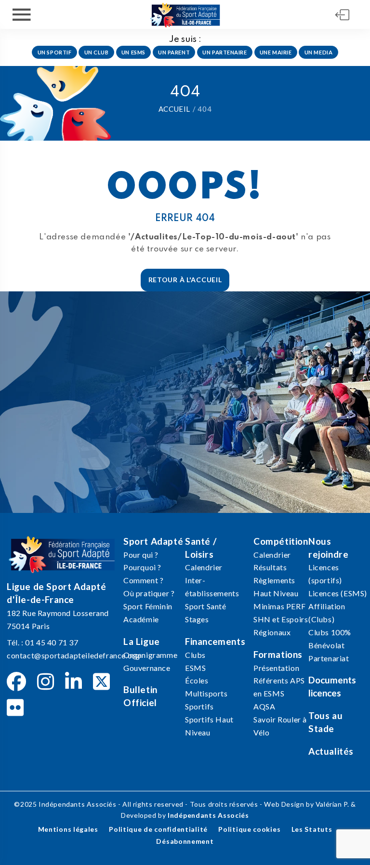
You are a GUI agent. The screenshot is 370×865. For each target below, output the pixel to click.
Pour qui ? (141, 554)
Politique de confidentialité (158, 829)
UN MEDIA (318, 52)
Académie (141, 619)
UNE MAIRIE (276, 52)
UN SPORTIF (55, 52)
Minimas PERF (279, 606)
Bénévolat (326, 645)
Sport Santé (205, 606)
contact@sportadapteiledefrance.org (73, 655)
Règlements (274, 580)
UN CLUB (96, 52)
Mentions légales (68, 829)
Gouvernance (147, 667)
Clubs (195, 654)
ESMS (195, 667)
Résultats (270, 567)
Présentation (276, 667)
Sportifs (199, 706)
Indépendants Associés (208, 815)
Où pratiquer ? (148, 593)
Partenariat (328, 658)
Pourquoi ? (142, 567)
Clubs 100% (329, 632)
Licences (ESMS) (337, 593)
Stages (197, 619)
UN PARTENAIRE (224, 52)
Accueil (174, 109)
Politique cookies (249, 829)
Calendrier (204, 567)
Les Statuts (311, 829)
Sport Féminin (147, 606)
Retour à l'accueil (185, 279)
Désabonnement (184, 841)
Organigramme (150, 654)
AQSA (264, 706)
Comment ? (143, 580)
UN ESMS (133, 52)
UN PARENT (174, 52)
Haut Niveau (276, 593)
